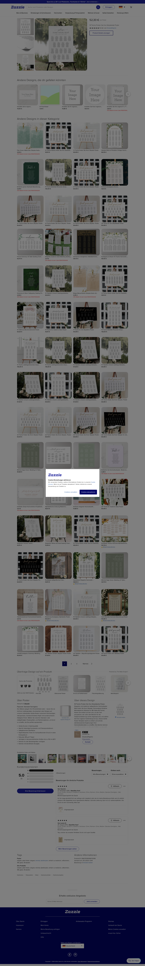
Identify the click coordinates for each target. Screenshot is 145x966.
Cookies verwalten (70, 492)
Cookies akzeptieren (88, 492)
